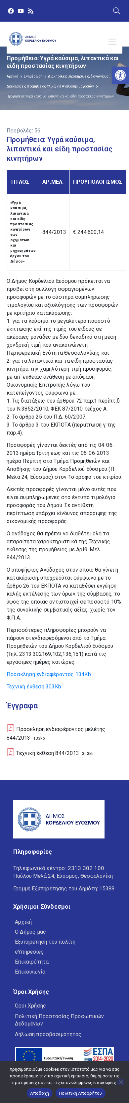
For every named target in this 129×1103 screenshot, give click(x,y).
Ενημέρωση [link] (33, 76)
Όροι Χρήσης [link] (30, 1006)
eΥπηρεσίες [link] (29, 952)
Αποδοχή (39, 1093)
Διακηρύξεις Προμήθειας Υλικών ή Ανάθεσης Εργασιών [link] (50, 86)
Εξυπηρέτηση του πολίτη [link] (45, 942)
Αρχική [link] (12, 76)
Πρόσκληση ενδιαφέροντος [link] (49, 674)
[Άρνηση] (120, 1082)
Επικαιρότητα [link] (32, 962)
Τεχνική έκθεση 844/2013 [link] (47, 753)
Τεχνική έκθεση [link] (34, 686)
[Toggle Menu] (113, 42)
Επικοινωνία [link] (30, 972)
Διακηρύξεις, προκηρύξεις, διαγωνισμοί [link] (78, 76)
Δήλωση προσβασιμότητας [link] (48, 1034)
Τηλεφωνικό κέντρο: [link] (58, 868)
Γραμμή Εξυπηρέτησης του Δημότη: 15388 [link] (63, 888)
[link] (120, 75)
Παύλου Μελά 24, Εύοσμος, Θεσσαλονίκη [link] (63, 876)
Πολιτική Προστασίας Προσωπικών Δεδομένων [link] (59, 1020)
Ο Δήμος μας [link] (30, 932)
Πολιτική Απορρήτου (80, 1093)
